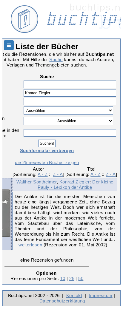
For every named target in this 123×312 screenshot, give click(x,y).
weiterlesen (30, 244)
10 (62, 278)
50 (80, 278)
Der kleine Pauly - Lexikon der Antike (75, 184)
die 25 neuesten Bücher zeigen (47, 162)
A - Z (42, 174)
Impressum (100, 295)
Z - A (58, 174)
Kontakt (74, 295)
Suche (55, 59)
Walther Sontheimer (36, 181)
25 (71, 278)
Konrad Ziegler (74, 181)
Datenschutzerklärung (62, 300)
